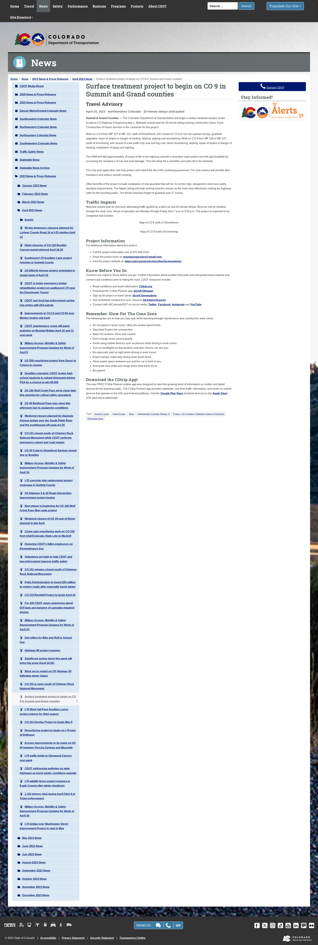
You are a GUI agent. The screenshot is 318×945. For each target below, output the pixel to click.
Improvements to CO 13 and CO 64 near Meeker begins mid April (47, 315)
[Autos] (53, 924)
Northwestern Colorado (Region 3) (154, 414)
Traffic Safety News (31, 151)
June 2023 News (32, 846)
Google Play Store (171, 393)
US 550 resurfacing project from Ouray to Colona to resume (48, 362)
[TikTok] (280, 925)
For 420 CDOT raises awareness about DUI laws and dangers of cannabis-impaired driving (47, 608)
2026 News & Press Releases (37, 94)
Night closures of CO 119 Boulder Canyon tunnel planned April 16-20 (43, 247)
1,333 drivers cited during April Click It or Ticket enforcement (47, 796)
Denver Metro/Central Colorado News (42, 110)
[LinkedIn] (296, 925)
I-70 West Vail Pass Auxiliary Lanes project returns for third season (44, 711)
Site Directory (20, 17)
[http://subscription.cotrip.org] (272, 110)
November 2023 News (36, 887)
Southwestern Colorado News (38, 143)
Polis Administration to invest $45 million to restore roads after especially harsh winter (48, 584)
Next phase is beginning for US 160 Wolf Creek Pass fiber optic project (47, 508)
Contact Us (143, 925)
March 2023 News (33, 202)
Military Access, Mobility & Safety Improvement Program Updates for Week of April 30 (47, 811)
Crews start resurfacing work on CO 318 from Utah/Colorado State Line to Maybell (47, 533)
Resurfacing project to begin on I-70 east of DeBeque (48, 732)
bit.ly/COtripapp (143, 291)
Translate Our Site (284, 6)
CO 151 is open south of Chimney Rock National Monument (47, 686)
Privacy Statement (73, 938)
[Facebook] (257, 925)
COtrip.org (145, 286)
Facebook (164, 304)
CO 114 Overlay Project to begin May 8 (48, 722)
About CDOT (157, 6)
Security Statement (102, 938)
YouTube (196, 304)
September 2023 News (36, 870)
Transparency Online (132, 938)
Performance (78, 6)
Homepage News (95, 418)
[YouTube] (288, 925)
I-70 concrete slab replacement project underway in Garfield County (46, 482)
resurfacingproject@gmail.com (142, 256)
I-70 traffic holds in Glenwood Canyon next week (46, 758)
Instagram (178, 304)
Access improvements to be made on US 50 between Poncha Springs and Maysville (48, 745)
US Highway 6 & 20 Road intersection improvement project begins (46, 495)
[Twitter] (265, 925)
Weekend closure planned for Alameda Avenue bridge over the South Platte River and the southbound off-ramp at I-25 (46, 420)
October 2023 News (34, 878)
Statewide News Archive (34, 168)
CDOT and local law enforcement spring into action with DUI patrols (47, 302)
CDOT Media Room (31, 86)
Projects (137, 6)
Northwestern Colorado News (38, 127)
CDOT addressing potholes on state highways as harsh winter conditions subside (48, 770)
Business (99, 6)
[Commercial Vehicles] (69, 924)
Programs (118, 6)
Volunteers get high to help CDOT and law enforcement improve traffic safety (46, 559)
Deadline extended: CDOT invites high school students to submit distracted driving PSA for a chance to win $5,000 (47, 378)
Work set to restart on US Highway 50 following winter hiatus (45, 673)
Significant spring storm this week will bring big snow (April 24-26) (46, 660)
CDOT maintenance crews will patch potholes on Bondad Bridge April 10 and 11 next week (47, 331)
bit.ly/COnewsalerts (144, 295)
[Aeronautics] (37, 924)
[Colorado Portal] (298, 937)
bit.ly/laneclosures (154, 300)
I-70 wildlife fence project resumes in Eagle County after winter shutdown (45, 783)
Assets (28, 219)
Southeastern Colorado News (38, 119)
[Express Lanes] (10, 924)
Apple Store (219, 393)
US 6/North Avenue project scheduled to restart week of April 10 (47, 272)
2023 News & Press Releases (50, 79)
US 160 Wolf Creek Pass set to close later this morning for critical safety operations (48, 392)
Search (246, 6)
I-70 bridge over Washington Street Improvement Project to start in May (44, 826)
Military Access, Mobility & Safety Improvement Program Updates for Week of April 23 (47, 625)
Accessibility (48, 938)
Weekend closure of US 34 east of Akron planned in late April (47, 521)
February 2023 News (35, 194)
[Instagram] (273, 925)
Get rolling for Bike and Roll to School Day (46, 640)
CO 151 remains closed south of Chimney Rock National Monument (48, 571)
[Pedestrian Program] (61, 924)
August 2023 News (34, 862)
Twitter (152, 304)
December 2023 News (35, 895)
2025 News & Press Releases (37, 102)
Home (14, 6)
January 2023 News (34, 185)
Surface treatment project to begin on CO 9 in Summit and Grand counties (48, 699)
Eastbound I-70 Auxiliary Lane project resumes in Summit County (46, 260)
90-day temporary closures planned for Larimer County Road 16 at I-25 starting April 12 (47, 232)
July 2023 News (32, 854)
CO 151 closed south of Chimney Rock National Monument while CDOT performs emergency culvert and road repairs (46, 438)
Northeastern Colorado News (37, 135)
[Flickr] (312, 925)
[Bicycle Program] (21, 924)
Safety (58, 6)
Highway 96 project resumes (42, 650)
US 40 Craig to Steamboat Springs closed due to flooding (48, 452)
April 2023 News (82, 79)
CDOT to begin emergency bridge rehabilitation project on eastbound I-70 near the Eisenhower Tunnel (47, 288)
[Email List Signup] (304, 925)
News (43, 6)
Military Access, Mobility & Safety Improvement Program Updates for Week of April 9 (47, 348)
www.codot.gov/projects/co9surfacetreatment (153, 261)
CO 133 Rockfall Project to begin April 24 (49, 595)
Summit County (101, 414)
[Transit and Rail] (29, 924)
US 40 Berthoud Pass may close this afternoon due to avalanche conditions (45, 405)
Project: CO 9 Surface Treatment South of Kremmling (198, 414)
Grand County (119, 414)
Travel (29, 6)
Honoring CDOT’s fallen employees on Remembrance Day (46, 546)
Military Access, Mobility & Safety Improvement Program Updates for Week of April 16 (47, 468)
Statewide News (29, 159)
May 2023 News (32, 838)
